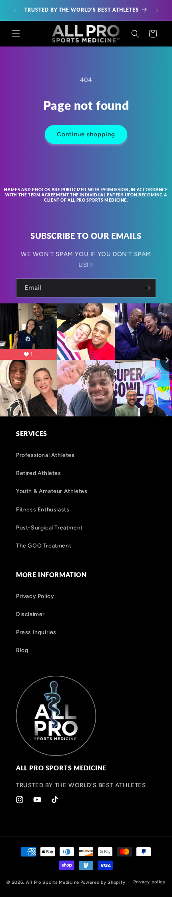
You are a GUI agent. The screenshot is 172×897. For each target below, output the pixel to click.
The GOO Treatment (43, 545)
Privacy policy (149, 882)
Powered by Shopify (103, 882)
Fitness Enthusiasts (42, 509)
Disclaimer (30, 614)
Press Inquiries (36, 632)
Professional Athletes (45, 455)
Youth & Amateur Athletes (51, 491)
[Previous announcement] (15, 10)
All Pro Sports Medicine (52, 882)
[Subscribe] (147, 288)
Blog (22, 650)
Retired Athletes (38, 473)
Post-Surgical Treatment (49, 527)
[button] (16, 33)
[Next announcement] (157, 10)
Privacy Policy (35, 596)
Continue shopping (86, 134)
